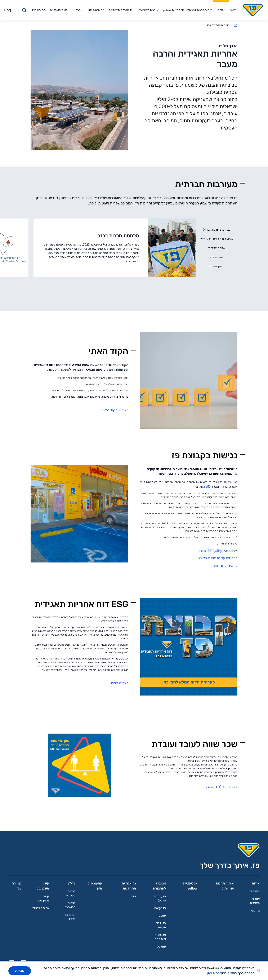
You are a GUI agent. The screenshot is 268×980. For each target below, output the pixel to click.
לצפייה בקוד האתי (114, 410)
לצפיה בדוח (119, 683)
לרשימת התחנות (224, 565)
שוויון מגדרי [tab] (216, 257)
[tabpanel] (115, 247)
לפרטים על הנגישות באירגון (216, 558)
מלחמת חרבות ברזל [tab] (216, 229)
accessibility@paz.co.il (215, 550)
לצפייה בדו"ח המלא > (221, 786)
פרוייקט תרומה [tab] (216, 266)
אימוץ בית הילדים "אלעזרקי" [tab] (216, 239)
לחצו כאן (213, 973)
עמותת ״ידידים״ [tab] (216, 248)
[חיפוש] (24, 10)
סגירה (19, 970)
